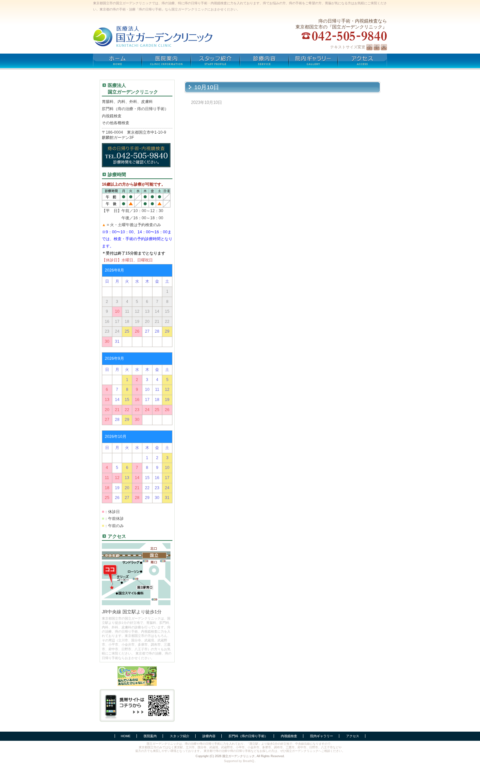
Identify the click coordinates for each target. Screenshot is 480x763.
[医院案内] (166, 62)
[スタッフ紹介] (215, 62)
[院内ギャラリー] (313, 62)
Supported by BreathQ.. (240, 761)
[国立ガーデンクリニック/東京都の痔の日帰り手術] (164, 36)
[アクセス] (362, 62)
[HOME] (117, 62)
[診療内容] (264, 62)
